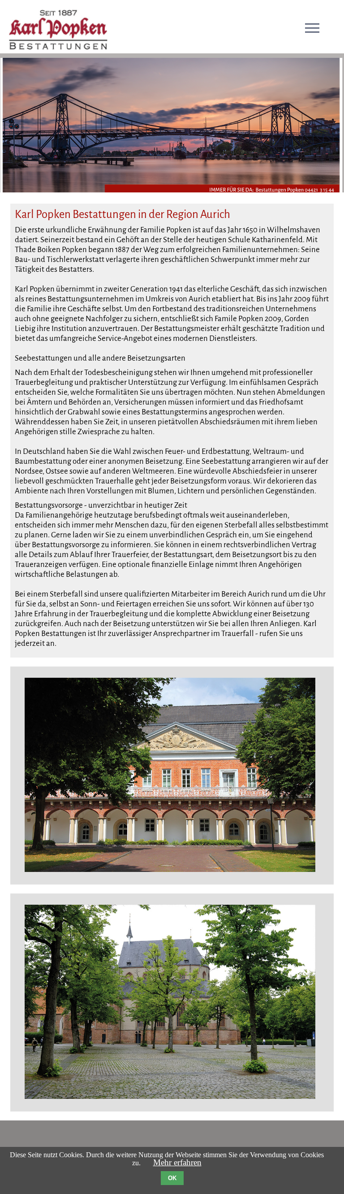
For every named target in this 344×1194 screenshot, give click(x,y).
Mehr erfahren (177, 1162)
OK (172, 1178)
